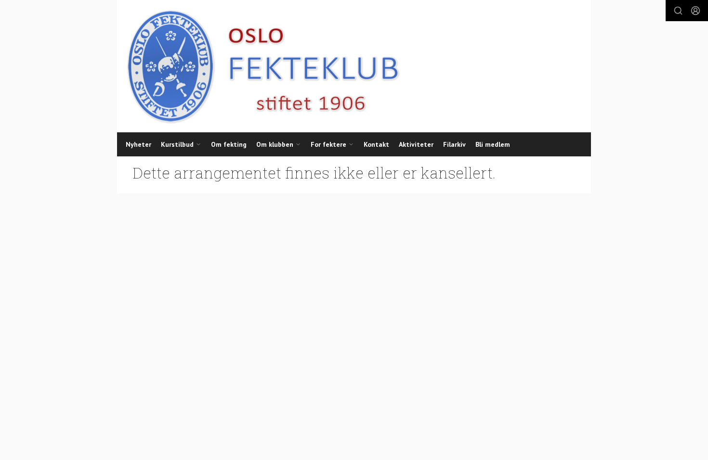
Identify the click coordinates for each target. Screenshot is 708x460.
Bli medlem (492, 144)
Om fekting (229, 144)
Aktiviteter (416, 144)
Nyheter (138, 144)
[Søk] (678, 10)
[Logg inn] (695, 10)
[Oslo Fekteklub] (259, 66)
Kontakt (376, 144)
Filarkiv (454, 144)
